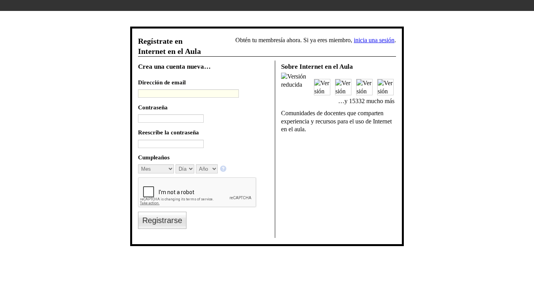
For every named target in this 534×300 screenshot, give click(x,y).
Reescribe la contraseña (168, 132)
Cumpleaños (154, 157)
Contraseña (153, 107)
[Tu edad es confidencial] (224, 169)
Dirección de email (162, 82)
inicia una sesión (374, 40)
